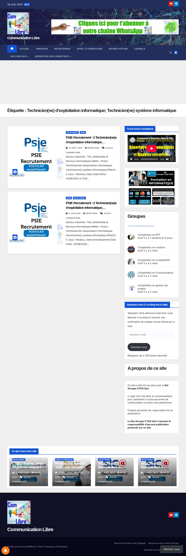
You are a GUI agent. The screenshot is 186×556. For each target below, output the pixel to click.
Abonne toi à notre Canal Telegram (130, 543)
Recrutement (62, 49)
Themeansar (61, 546)
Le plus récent (132, 226)
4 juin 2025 (75, 213)
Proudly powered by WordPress (21, 546)
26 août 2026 (151, 472)
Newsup (49, 546)
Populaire (143, 226)
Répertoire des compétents (52, 56)
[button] (170, 52)
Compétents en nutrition (151, 247)
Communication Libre (23, 38)
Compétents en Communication (155, 272)
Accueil (24, 49)
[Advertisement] (93, 82)
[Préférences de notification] (5, 550)
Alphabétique (150, 226)
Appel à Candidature (89, 49)
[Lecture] (131, 159)
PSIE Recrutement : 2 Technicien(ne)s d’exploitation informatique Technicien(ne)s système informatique (91, 142)
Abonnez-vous (139, 347)
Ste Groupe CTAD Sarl (148, 387)
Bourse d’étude (118, 49)
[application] (152, 148)
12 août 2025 (76, 148)
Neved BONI (93, 148)
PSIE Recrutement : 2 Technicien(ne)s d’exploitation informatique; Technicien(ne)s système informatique (91, 207)
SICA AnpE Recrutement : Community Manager (156, 467)
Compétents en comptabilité (154, 260)
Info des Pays (18, 56)
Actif (138, 226)
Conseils (139, 49)
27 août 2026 (22, 472)
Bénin (83, 132)
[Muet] (167, 159)
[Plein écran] (171, 159)
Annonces (42, 49)
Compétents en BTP (149, 234)
